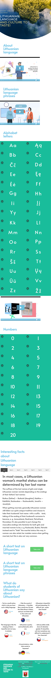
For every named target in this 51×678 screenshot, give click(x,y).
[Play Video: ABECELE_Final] (20, 307)
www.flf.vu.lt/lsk (43, 663)
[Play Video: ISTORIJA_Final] (20, 68)
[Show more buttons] (38, 80)
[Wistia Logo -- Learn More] (36, 80)
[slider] (18, 80)
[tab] (4, 470)
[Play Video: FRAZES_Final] (20, 111)
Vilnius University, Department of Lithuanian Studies (25, 665)
